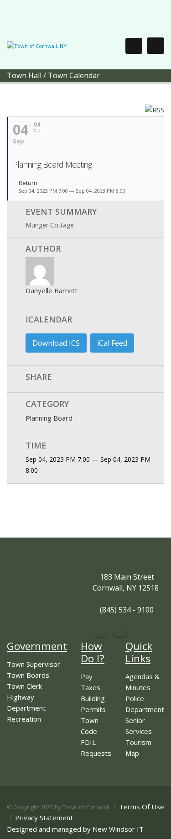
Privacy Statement (44, 817)
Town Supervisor (33, 664)
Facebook (101, 631)
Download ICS (56, 343)
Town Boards (28, 675)
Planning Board (49, 417)
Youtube (120, 631)
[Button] (155, 45)
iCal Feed (112, 343)
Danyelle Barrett (52, 290)
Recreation (24, 718)
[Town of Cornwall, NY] (37, 45)
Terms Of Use (141, 806)
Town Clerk (24, 686)
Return (27, 183)
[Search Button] (133, 46)
